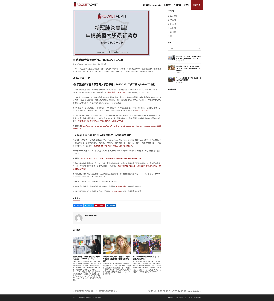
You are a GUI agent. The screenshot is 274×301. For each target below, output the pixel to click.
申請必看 (103, 64)
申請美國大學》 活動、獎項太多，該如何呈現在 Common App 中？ (87, 258)
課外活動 (173, 32)
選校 (171, 36)
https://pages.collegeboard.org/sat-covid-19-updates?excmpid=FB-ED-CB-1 (111, 158)
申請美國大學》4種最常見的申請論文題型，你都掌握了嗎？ (100, 121)
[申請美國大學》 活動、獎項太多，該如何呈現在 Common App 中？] (87, 244)
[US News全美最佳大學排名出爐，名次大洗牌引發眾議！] (147, 244)
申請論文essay (141, 110)
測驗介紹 (173, 24)
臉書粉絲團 (179, 298)
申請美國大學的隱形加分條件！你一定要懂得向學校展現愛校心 (95, 291)
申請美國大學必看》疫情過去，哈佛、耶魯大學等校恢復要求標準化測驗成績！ (116, 259)
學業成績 (173, 20)
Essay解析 (173, 16)
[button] (78, 205)
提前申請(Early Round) (117, 92)
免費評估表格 (121, 186)
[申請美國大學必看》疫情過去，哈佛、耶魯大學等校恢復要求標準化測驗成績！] (117, 244)
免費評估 (170, 298)
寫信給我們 (197, 298)
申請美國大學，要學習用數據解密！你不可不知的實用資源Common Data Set (173, 291)
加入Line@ (188, 298)
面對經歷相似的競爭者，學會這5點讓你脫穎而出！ (113, 146)
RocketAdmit (115, 191)
